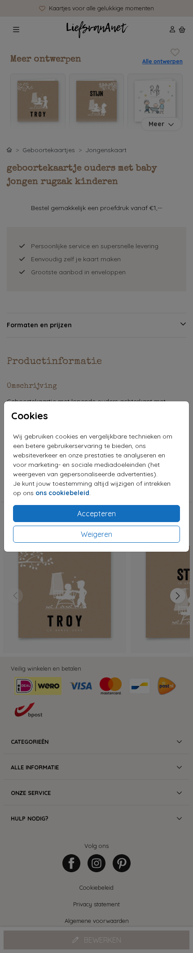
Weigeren (96, 534)
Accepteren (96, 513)
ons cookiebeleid (62, 493)
